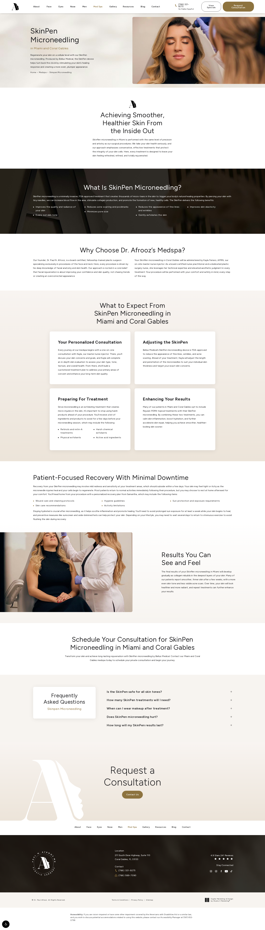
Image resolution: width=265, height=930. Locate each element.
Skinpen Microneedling (60, 72)
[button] (6, 924)
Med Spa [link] (97, 6)
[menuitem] (37, 6)
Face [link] (49, 6)
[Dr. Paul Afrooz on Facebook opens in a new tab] (221, 871)
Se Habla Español (186, 9)
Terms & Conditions (120, 900)
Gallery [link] (113, 6)
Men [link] (84, 6)
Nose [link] (72, 6)
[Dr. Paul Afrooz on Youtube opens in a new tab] (226, 871)
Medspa (43, 72)
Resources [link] (128, 6)
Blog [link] (143, 6)
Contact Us (132, 794)
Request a (132, 776)
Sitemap (149, 900)
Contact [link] (155, 6)
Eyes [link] (61, 6)
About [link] (36, 6)
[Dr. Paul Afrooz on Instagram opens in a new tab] (211, 871)
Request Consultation (238, 6)
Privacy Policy (137, 900)
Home (33, 72)
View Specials (211, 6)
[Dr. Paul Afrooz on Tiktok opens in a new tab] (231, 871)
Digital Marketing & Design (222, 900)
